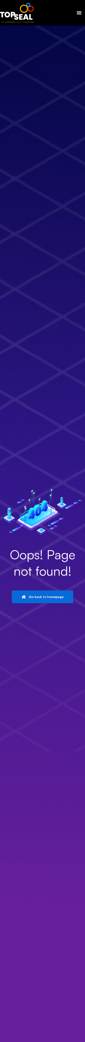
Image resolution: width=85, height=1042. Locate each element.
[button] (79, 13)
